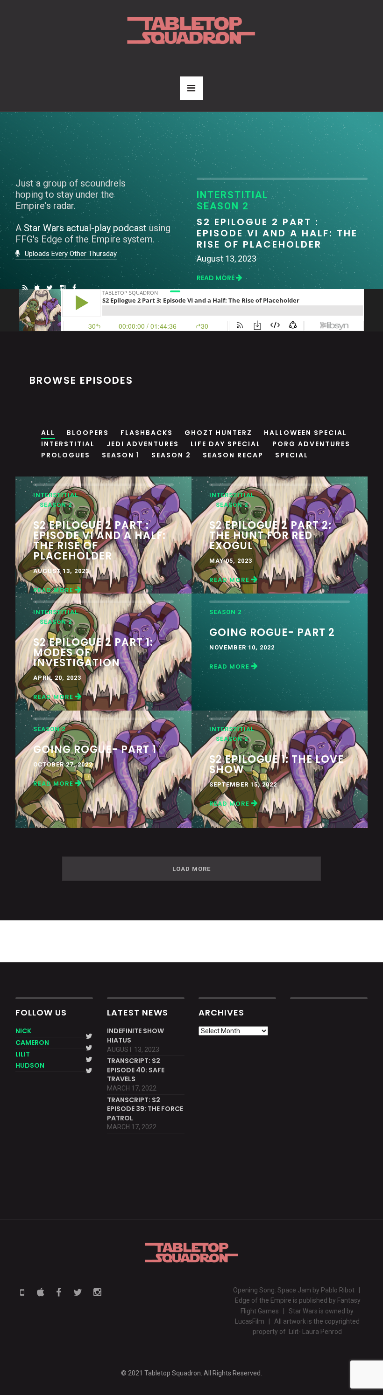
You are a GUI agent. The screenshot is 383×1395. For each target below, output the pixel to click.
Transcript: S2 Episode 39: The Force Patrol (145, 1109)
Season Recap (233, 455)
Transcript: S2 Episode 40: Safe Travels (135, 1070)
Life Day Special (226, 444)
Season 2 (171, 455)
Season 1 (121, 455)
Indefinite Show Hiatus (135, 1036)
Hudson (29, 1065)
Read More (216, 278)
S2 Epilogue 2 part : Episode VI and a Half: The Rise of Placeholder (277, 233)
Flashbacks (147, 432)
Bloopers (88, 432)
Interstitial (68, 444)
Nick (23, 1031)
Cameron (32, 1042)
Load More (191, 868)
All (48, 432)
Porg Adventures (311, 444)
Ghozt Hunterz (218, 432)
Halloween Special (305, 432)
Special (291, 455)
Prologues (65, 455)
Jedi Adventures (142, 444)
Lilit (22, 1054)
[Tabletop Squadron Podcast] (191, 30)
